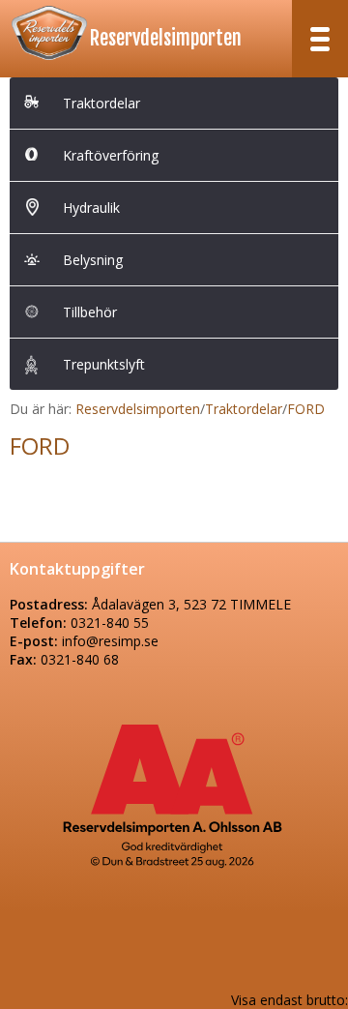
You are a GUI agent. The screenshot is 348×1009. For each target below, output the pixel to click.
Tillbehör (90, 312)
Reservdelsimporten (166, 38)
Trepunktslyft (104, 364)
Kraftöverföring (111, 155)
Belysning (93, 260)
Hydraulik (91, 207)
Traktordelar (101, 103)
